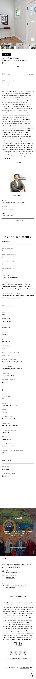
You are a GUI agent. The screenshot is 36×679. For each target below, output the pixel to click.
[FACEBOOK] (11, 653)
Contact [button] (18, 162)
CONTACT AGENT (18, 221)
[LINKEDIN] (20, 653)
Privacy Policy (25, 668)
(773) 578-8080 (7, 209)
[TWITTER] (24, 653)
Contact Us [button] (18, 545)
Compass (6, 607)
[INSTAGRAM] (15, 653)
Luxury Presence (22, 658)
